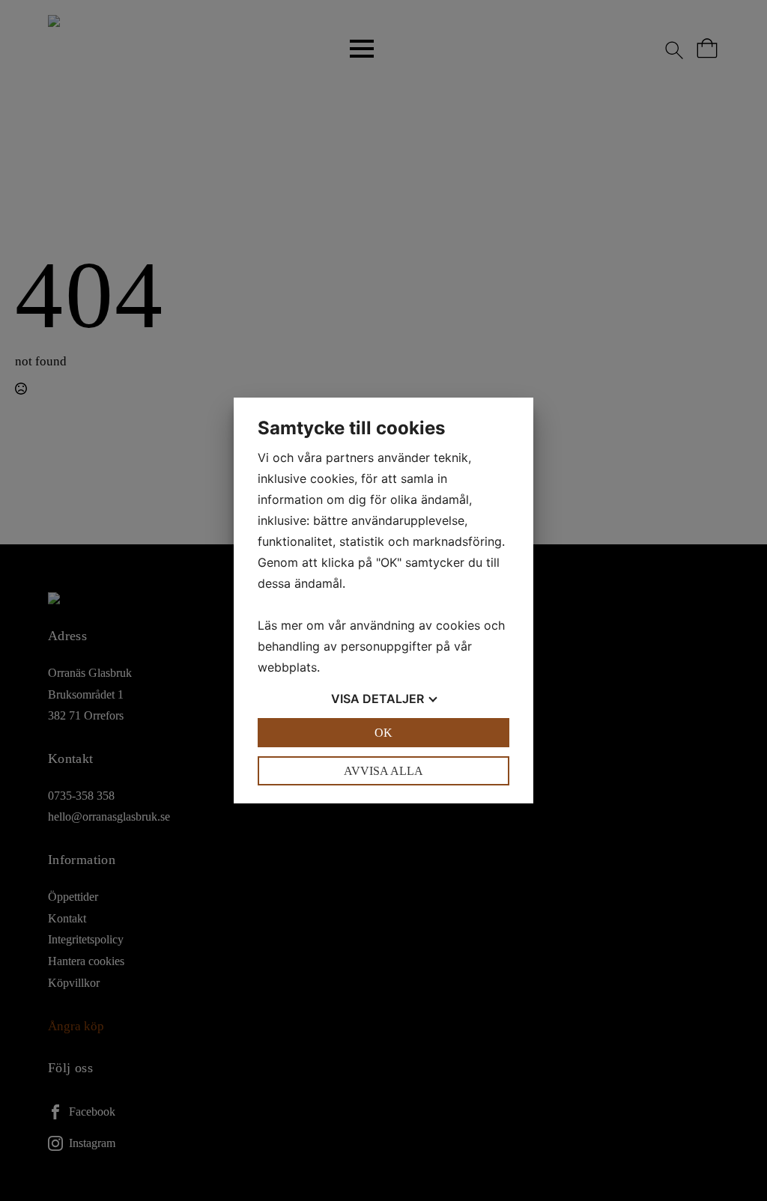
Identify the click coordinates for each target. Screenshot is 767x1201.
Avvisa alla (383, 770)
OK (383, 732)
